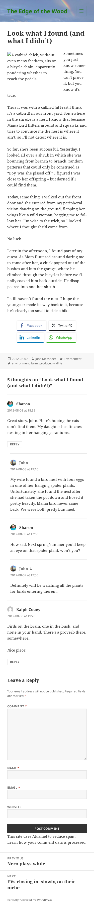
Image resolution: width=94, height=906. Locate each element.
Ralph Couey (28, 609)
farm (34, 363)
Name (13, 768)
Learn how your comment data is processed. (46, 842)
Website (14, 807)
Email (13, 787)
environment (21, 363)
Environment (72, 359)
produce (45, 363)
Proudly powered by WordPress (29, 900)
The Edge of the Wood (37, 11)
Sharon (23, 403)
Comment (17, 706)
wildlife (57, 363)
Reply (14, 444)
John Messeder (45, 359)
